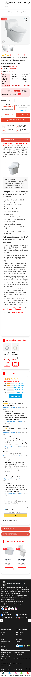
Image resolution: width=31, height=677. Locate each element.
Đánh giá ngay (15, 396)
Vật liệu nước (19, 639)
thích (19, 407)
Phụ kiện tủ (18, 637)
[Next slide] (28, 558)
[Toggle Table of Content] (25, 179)
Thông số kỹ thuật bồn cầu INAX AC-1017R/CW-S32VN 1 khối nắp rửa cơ (14, 182)
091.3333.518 (13, 69)
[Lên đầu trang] (28, 668)
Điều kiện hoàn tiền (17, 663)
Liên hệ (2, 639)
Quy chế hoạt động (17, 654)
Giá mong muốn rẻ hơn (16, 120)
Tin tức (2, 634)
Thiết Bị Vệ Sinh (12, 12)
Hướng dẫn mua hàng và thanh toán (21, 658)
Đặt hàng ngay (23, 115)
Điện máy (18, 641)
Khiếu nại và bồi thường (18, 652)
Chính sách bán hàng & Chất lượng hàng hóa (6, 665)
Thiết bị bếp (18, 634)
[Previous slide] (3, 558)
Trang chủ (3, 12)
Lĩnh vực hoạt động (5, 641)
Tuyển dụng (4, 644)
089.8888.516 (13, 66)
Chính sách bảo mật (17, 669)
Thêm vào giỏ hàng (8, 114)
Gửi (16, 515)
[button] (1, 620)
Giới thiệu (3, 632)
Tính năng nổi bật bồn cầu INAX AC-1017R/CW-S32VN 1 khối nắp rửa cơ (14, 186)
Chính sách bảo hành (6, 652)
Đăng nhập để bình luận (9, 407)
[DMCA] (27, 645)
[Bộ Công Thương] (19, 645)
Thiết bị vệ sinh (19, 632)
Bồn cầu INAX (26, 12)
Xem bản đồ (22, 110)
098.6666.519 (12, 71)
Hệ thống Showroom (6, 637)
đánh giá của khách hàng (11, 381)
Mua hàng (9, 569)
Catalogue (3, 646)
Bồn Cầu (19, 12)
